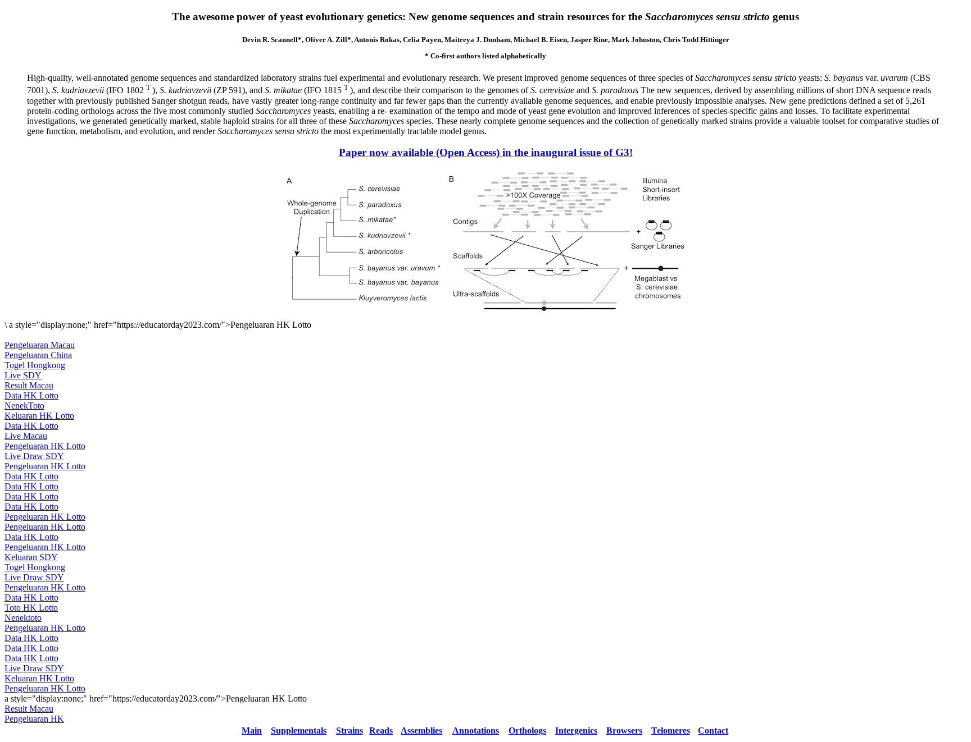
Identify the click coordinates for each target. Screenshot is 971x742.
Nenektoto (23, 617)
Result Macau (28, 385)
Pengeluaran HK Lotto (44, 446)
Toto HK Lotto (31, 607)
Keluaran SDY (31, 557)
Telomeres (670, 730)
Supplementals (298, 730)
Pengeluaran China (38, 355)
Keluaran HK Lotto (39, 415)
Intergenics (576, 730)
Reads (381, 730)
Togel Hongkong (34, 365)
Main (252, 730)
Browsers (624, 730)
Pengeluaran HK (34, 718)
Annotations (475, 730)
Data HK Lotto (31, 395)
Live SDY (23, 375)
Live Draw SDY (34, 456)
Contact (713, 730)
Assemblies (421, 730)
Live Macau (25, 436)
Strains (349, 730)
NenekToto (24, 405)
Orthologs (527, 730)
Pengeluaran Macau (39, 345)
